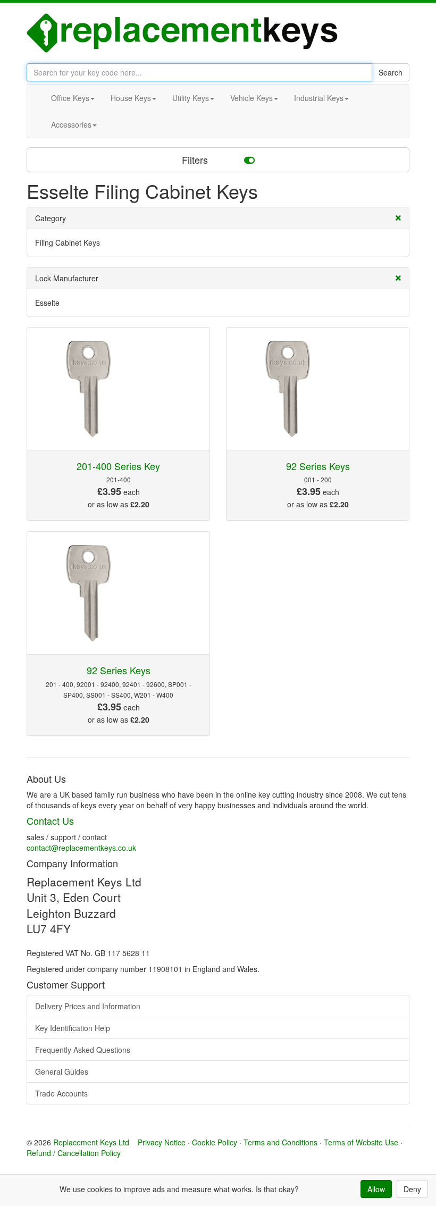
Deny (412, 1189)
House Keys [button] (131, 98)
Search (391, 72)
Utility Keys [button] (190, 98)
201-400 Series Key (118, 466)
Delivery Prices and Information (87, 1006)
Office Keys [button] (70, 98)
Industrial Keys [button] (318, 98)
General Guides (61, 1071)
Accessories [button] (71, 124)
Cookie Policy (214, 1142)
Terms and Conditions (280, 1142)
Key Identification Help (72, 1028)
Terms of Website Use (361, 1142)
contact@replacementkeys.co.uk (81, 847)
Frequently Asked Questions (82, 1049)
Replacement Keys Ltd (91, 1142)
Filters (196, 159)
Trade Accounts (61, 1093)
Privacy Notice (162, 1142)
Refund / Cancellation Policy (74, 1153)
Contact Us (50, 820)
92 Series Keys (318, 466)
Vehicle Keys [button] (251, 98)
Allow (376, 1189)
